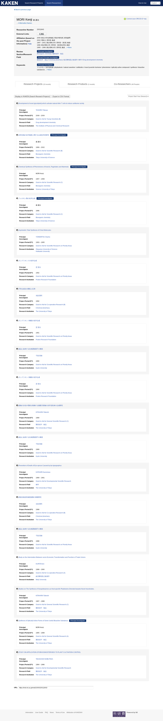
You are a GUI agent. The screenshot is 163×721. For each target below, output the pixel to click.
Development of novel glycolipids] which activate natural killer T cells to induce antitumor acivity (51, 103)
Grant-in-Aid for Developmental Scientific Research (53, 481)
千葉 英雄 (39, 356)
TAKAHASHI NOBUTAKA (44, 659)
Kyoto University (41, 368)
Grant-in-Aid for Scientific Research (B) (49, 151)
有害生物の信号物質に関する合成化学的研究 (33, 135)
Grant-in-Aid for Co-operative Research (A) (50, 573)
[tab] (37, 84)
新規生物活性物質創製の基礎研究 (29, 497)
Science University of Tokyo (45, 189)
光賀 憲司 (39, 295)
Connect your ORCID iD (134, 19)
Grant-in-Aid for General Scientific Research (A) (52, 636)
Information (29, 712)
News (52, 712)
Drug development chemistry (93, 60)
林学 (80, 60)
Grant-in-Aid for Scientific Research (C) (49, 182)
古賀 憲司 (39, 504)
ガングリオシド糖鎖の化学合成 (29, 321)
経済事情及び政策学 (71, 60)
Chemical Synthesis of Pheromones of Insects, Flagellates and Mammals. (43, 167)
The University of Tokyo (44, 311)
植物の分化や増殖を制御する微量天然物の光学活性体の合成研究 (40, 405)
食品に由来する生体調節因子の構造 (30, 349)
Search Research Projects (34, 3)
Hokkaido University (43, 251)
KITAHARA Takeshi (42, 412)
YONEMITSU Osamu (43, 237)
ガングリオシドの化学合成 (27, 261)
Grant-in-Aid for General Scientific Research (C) (52, 421)
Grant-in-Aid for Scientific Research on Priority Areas (54, 246)
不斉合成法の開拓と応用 (26, 289)
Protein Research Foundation (46, 280)
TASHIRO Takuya (42, 110)
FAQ (46, 712)
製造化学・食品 (58, 54)
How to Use (142, 3)
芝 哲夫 (38, 267)
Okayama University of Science (46, 249)
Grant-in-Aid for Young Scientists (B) (48, 119)
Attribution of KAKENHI (74, 712)
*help (144, 19)
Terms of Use (60, 712)
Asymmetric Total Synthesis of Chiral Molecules (34, 230)
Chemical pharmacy (56, 60)
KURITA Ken (40, 564)
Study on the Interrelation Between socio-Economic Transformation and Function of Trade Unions (51, 557)
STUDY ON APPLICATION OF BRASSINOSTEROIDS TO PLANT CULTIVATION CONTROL (49, 652)
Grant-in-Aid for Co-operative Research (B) (50, 304)
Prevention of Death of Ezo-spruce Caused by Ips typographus (40, 465)
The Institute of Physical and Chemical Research (52, 126)
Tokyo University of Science (45, 157)
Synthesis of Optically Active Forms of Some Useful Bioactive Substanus (43, 621)
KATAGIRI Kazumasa (43, 472)
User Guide (39, 712)
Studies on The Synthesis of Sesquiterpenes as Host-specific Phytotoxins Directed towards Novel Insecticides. (56, 589)
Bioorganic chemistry (44, 54)
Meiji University (41, 580)
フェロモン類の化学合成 (26, 198)
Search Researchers (54, 3)
